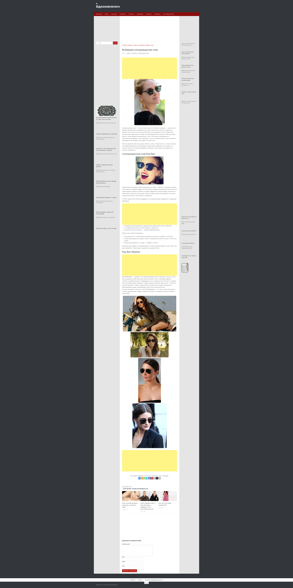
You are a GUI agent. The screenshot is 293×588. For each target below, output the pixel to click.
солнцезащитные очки (143, 53)
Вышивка (114, 14)
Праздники (157, 14)
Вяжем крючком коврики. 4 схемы (106, 197)
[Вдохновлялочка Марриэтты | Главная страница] (108, 6)
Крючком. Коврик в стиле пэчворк (106, 228)
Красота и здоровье (139, 45)
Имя (123, 557)
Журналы (148, 14)
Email (124, 561)
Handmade (123, 14)
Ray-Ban (128, 53)
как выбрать (134, 53)
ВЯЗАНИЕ (99, 14)
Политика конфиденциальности (154, 580)
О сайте (140, 580)
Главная (132, 580)
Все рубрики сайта (168, 14)
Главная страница (127, 45)
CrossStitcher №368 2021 (188, 243)
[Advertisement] (149, 28)
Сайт (123, 565)
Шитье (107, 14)
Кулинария (140, 14)
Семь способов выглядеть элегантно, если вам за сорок (130, 505)
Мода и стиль (150, 45)
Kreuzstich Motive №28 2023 (189, 231)
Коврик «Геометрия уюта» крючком (106, 134)
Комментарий (126, 544)
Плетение (131, 14)
